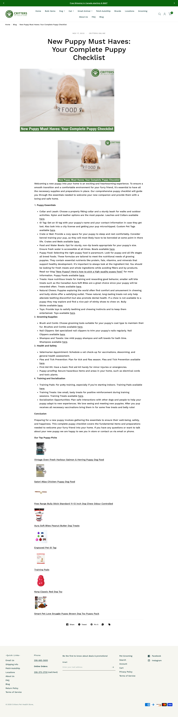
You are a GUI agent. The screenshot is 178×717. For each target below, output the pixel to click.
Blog (101, 17)
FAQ (94, 17)
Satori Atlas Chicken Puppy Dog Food (54, 481)
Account (123, 664)
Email (65, 662)
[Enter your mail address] (112, 667)
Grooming (142, 11)
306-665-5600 (41, 660)
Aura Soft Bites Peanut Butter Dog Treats (56, 525)
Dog (61, 11)
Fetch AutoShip (103, 11)
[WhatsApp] (103, 624)
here (41, 219)
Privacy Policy (125, 672)
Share (72, 624)
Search (122, 660)
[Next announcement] (174, 3)
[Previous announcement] (3, 3)
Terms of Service (14, 692)
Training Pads (41, 569)
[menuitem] (38, 11)
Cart (121, 668)
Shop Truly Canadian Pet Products (89, 3)
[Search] (159, 14)
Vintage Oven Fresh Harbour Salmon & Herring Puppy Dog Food (69, 459)
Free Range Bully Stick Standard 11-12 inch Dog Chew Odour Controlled (73, 503)
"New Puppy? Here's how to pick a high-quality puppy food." (89, 271)
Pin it (96, 624)
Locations (129, 11)
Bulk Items (50, 11)
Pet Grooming (125, 656)
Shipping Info (12, 664)
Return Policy (12, 688)
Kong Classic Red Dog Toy (48, 591)
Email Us (10, 660)
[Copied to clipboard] (110, 624)
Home (38, 11)
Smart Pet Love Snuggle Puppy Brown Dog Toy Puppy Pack (66, 613)
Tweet (84, 624)
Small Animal (84, 11)
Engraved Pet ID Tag (45, 547)
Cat (70, 11)
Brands (117, 11)
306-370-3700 (41, 672)
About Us (83, 17)
